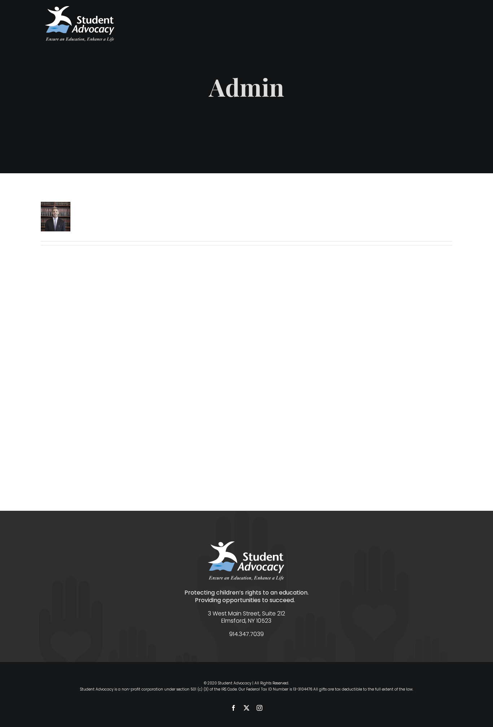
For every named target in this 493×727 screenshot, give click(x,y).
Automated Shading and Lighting (139, 380)
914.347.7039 (246, 634)
